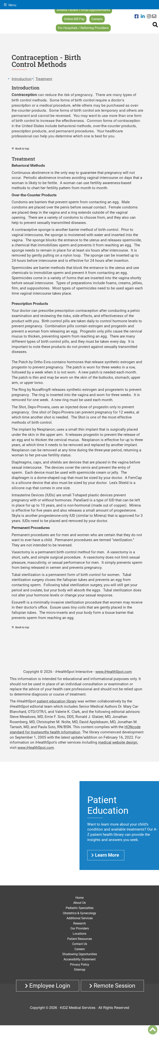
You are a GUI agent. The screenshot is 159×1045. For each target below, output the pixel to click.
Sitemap (79, 969)
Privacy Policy (79, 964)
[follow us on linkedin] (144, 17)
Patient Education (108, 805)
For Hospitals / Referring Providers (83, 28)
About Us (79, 903)
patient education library (57, 701)
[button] (152, 1030)
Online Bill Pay (74, 19)
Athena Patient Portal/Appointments (83, 10)
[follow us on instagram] (149, 17)
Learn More (107, 855)
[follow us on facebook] (138, 17)
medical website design (117, 742)
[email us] (154, 17)
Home (79, 898)
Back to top (22, 148)
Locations (79, 933)
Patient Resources (79, 939)
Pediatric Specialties (79, 908)
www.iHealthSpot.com (113, 671)
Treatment (43, 79)
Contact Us (79, 944)
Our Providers (79, 928)
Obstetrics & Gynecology (79, 913)
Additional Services (80, 918)
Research (79, 923)
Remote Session (113, 985)
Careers (97, 19)
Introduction (22, 79)
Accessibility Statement (80, 959)
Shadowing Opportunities (79, 954)
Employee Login (49, 985)
